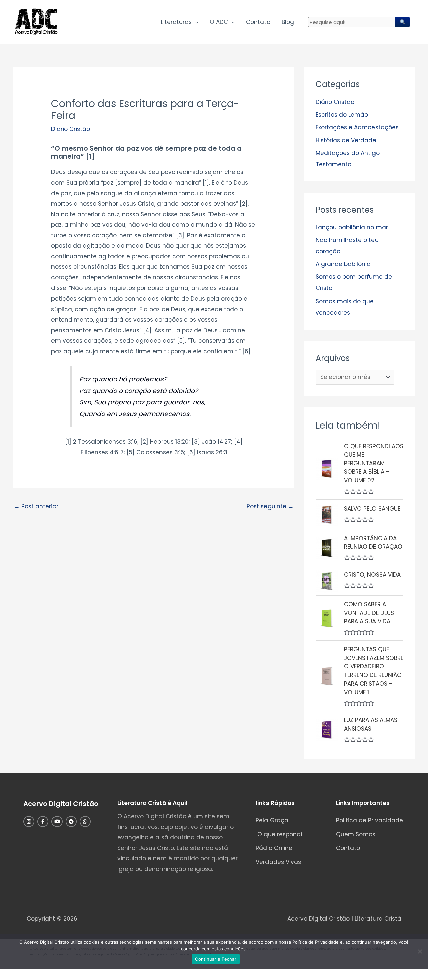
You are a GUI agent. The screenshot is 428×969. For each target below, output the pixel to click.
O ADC (219, 22)
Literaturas (176, 22)
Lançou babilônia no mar (352, 227)
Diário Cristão (70, 129)
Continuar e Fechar (215, 959)
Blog (288, 22)
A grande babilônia (343, 264)
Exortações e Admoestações (357, 127)
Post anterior (36, 506)
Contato (258, 22)
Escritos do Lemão (342, 115)
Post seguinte (270, 506)
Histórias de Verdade (346, 140)
